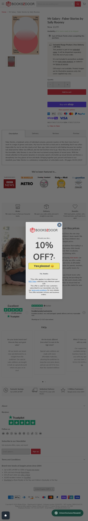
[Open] (6, 515)
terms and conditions (39, 290)
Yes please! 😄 (44, 266)
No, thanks (44, 273)
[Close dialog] (59, 225)
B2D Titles (32, 281)
